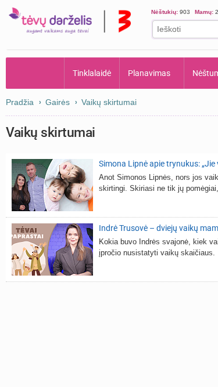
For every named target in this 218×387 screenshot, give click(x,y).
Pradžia (35, 73)
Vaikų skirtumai (109, 102)
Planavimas (149, 73)
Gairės (57, 102)
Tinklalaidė (92, 73)
